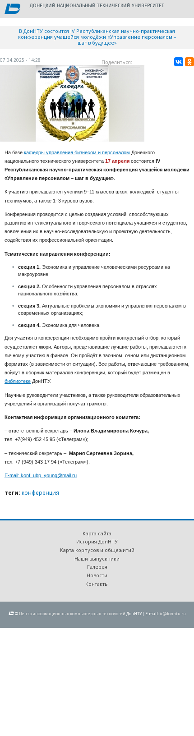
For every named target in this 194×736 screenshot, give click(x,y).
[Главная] (12, 9)
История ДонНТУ (97, 541)
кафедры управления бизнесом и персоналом (77, 152)
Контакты (97, 583)
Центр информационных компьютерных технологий (72, 613)
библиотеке (18, 381)
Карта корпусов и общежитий (97, 550)
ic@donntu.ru (173, 613)
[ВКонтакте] (178, 61)
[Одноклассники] (189, 61)
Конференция (40, 493)
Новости (97, 575)
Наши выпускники (97, 558)
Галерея (97, 566)
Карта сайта (97, 533)
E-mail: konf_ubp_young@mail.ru (41, 475)
